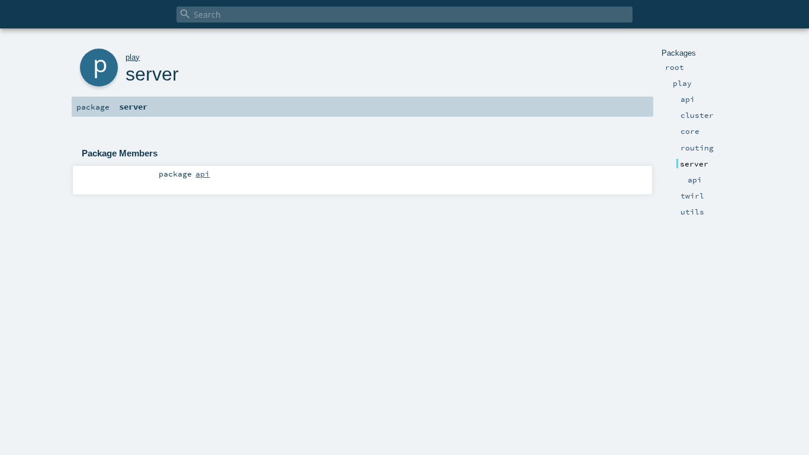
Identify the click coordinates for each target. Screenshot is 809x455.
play (133, 57)
